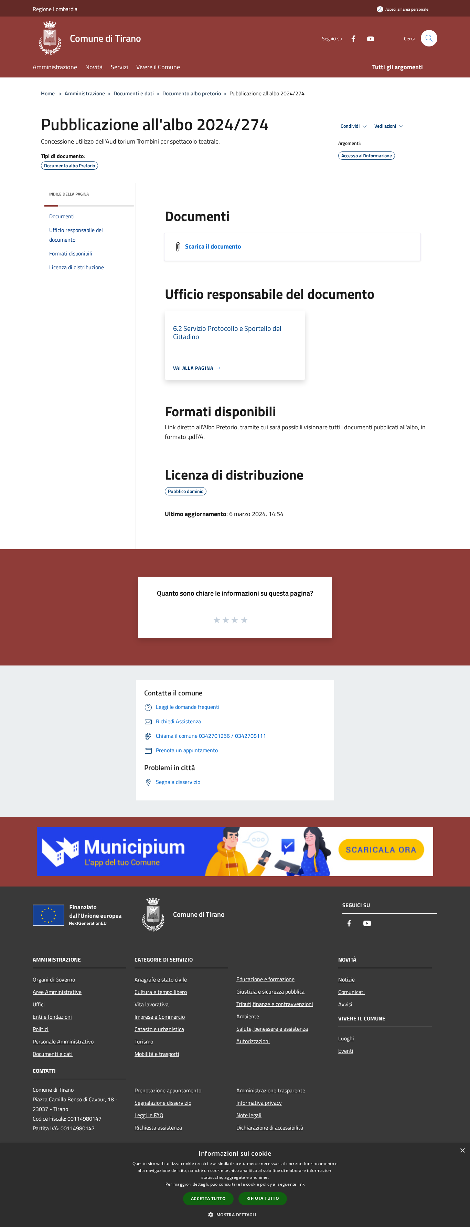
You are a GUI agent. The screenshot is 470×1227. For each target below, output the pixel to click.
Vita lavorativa (152, 1004)
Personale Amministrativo (63, 1041)
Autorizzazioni (253, 1041)
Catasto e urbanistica (159, 1029)
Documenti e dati (134, 93)
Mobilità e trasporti (157, 1054)
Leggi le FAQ (149, 1115)
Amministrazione (85, 93)
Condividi (351, 126)
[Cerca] (429, 38)
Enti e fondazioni (52, 1017)
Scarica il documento (213, 246)
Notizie (346, 979)
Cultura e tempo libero (161, 992)
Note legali (248, 1115)
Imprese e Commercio (160, 1017)
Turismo (144, 1041)
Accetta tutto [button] (208, 1199)
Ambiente (247, 1016)
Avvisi (345, 1004)
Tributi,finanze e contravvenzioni (274, 1004)
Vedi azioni (385, 126)
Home (48, 93)
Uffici (39, 1004)
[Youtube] (368, 38)
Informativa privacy (259, 1103)
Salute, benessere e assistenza (272, 1029)
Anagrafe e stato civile (161, 979)
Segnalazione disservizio (163, 1103)
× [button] (462, 1150)
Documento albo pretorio (191, 93)
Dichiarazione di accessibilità (269, 1127)
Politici (41, 1029)
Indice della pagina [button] (69, 194)
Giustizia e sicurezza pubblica (270, 991)
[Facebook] (350, 38)
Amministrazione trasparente (270, 1090)
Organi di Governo (54, 979)
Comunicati (351, 992)
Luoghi (346, 1038)
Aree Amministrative (57, 992)
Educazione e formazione (265, 979)
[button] (234, 1214)
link (301, 1184)
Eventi (345, 1051)
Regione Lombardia (55, 9)
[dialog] (235, 1185)
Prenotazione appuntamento (168, 1090)
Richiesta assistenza (158, 1127)
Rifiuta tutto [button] (262, 1198)
